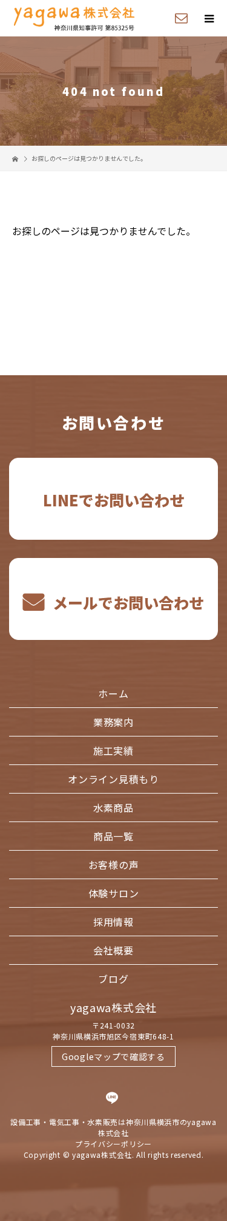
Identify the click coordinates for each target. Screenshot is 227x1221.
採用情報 (113, 921)
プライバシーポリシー (113, 1143)
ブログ (113, 978)
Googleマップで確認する (113, 1056)
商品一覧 (113, 836)
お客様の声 (113, 864)
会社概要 (113, 950)
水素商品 (113, 807)
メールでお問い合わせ (126, 602)
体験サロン (113, 893)
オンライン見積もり (113, 779)
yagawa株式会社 (113, 1007)
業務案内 (113, 722)
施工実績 (113, 750)
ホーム (113, 693)
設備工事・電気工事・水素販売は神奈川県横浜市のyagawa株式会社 (113, 1127)
